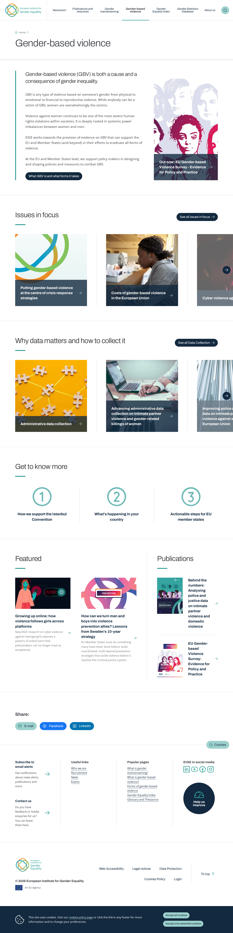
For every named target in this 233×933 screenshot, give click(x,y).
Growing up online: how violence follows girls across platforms (39, 621)
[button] (26, 726)
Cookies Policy (154, 879)
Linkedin (186, 769)
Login (178, 879)
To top (205, 874)
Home (22, 32)
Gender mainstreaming (109, 10)
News (74, 777)
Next (227, 270)
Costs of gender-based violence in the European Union (138, 295)
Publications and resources (82, 10)
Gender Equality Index (161, 10)
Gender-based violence (135, 10)
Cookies (220, 744)
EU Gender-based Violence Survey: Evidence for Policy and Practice (199, 658)
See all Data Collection (194, 342)
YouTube (194, 769)
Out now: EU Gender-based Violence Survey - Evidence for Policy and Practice (182, 167)
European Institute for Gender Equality (23, 10)
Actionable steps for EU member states (191, 516)
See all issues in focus (195, 217)
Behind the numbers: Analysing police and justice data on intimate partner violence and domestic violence (199, 603)
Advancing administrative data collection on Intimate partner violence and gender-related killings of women (137, 416)
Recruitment (79, 773)
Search (225, 10)
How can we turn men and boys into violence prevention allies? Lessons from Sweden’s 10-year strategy (104, 626)
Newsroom (59, 10)
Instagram (210, 769)
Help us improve (199, 803)
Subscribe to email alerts (24, 764)
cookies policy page (81, 917)
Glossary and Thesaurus (142, 799)
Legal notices (141, 868)
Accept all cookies (176, 915)
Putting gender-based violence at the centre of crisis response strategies (46, 293)
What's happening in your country (116, 516)
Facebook (202, 769)
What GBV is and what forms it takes (54, 176)
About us (210, 10)
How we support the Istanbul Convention (42, 516)
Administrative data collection (46, 424)
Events (75, 782)
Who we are (78, 768)
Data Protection (170, 868)
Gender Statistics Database (187, 10)
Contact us (23, 801)
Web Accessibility (111, 868)
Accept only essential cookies (183, 923)
